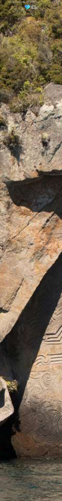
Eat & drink (23, 2)
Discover (9, 2)
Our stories (32, 2)
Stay (19, 2)
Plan (28, 2)
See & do (14, 2)
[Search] (55, 2)
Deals (37, 2)
